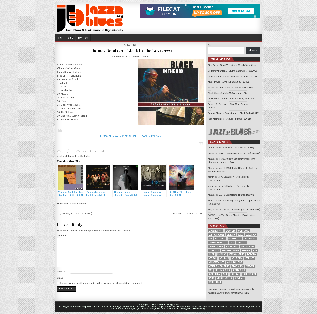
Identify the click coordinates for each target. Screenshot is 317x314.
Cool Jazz (241, 242)
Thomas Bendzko (77, 203)
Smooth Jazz (214, 274)
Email (61, 278)
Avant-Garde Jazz (216, 234)
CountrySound (241, 293)
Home (60, 37)
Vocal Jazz (240, 278)
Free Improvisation (230, 250)
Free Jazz (246, 250)
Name (61, 271)
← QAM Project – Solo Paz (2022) (74, 213)
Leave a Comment (141, 56)
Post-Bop (250, 266)
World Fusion (215, 282)
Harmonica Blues (236, 254)
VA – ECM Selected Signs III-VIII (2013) (239, 209)
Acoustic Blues (216, 230)
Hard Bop (221, 254)
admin (211, 177)
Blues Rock (251, 234)
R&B (210, 270)
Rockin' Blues (239, 270)
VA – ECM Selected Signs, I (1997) (236, 195)
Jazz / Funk (83, 37)
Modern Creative (234, 262)
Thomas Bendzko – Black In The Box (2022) (131, 51)
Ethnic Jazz (214, 250)
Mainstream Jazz (216, 262)
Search (211, 45)
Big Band (231, 234)
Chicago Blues (250, 238)
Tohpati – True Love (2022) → (188, 213)
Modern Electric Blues (219, 266)
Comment (63, 235)
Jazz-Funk (251, 254)
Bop (210, 238)
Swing (211, 278)
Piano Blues (237, 266)
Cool (232, 242)
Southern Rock (249, 274)
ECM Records (232, 246)
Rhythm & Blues (222, 270)
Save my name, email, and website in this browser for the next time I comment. (101, 283)
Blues (70, 37)
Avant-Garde (243, 230)
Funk (255, 250)
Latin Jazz (249, 258)
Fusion (211, 254)
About (176, 305)
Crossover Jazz (216, 246)
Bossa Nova (220, 238)
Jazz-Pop (213, 258)
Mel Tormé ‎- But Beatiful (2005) (237, 147)
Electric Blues (247, 246)
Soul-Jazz (234, 274)
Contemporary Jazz (218, 242)
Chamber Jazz (234, 238)
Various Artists (224, 278)
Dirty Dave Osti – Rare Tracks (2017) (240, 153)
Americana (230, 230)
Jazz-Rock (224, 258)
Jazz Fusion (237, 258)
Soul (225, 274)
